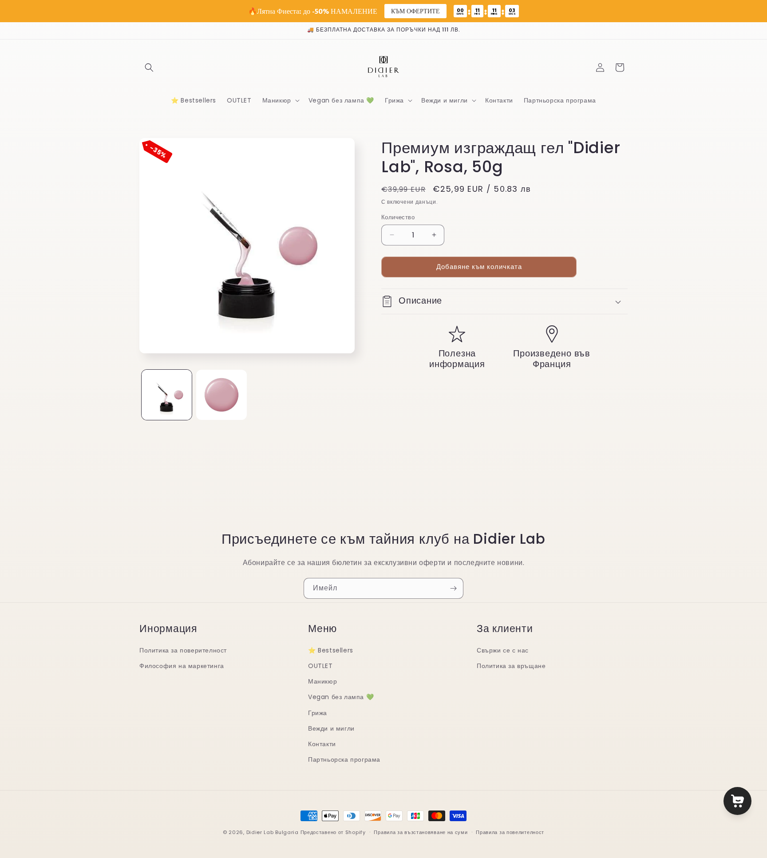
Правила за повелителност (510, 831)
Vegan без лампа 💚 (341, 697)
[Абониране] (453, 588)
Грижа (317, 712)
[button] (149, 67)
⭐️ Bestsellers (330, 650)
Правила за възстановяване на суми (420, 831)
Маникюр (322, 681)
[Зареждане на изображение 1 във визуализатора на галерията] (167, 395)
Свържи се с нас (503, 650)
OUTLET (320, 665)
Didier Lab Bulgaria (272, 832)
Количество (398, 217)
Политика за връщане (511, 665)
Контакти (322, 743)
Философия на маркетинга (181, 665)
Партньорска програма (344, 759)
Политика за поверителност (183, 650)
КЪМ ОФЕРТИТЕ (415, 11)
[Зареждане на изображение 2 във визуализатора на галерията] (221, 395)
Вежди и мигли (331, 728)
